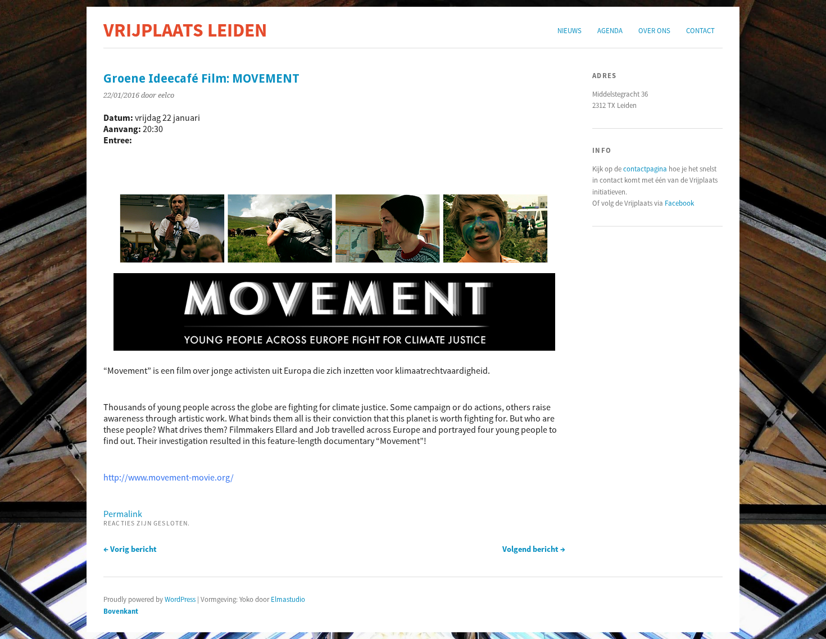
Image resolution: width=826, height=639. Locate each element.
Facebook (679, 202)
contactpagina (645, 168)
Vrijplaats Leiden (185, 30)
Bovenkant (120, 610)
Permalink (122, 513)
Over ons (654, 30)
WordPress (180, 599)
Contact (700, 30)
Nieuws (569, 30)
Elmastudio (288, 599)
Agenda (610, 30)
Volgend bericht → (533, 549)
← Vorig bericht (130, 549)
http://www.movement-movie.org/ (168, 477)
